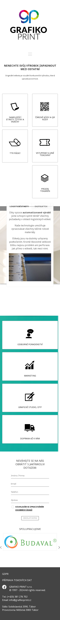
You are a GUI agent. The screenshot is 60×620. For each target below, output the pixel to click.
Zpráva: (14, 500)
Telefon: (14, 492)
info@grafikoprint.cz (20, 600)
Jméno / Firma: (18, 475)
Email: (13, 484)
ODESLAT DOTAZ (30, 518)
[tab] (19, 206)
